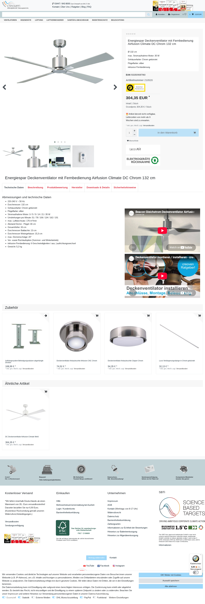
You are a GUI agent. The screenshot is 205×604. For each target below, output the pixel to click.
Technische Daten (14, 187)
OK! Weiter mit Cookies (171, 575)
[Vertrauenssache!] (173, 5)
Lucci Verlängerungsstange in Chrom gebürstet (177, 361)
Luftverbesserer (55, 20)
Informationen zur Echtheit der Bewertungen (127, 527)
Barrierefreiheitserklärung (67, 512)
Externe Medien (43, 597)
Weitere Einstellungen (119, 597)
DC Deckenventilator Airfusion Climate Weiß (22, 437)
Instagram (120, 565)
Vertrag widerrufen (96, 558)
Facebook (104, 565)
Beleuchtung (117, 20)
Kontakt (55, 7)
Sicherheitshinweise (125, 187)
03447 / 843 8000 (62, 3)
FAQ (89, 7)
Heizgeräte (25, 20)
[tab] (14, 187)
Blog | (84, 7)
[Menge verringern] (135, 135)
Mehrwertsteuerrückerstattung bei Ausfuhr (75, 505)
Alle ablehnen (171, 586)
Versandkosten (148, 126)
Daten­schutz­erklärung (98, 594)
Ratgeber (75, 7)
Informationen (165, 545)
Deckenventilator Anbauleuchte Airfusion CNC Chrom (77, 361)
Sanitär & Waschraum (77, 20)
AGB (110, 505)
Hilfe (58, 501)
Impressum (113, 501)
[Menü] (200, 555)
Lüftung (39, 20)
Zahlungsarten (114, 524)
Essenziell (11, 597)
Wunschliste (133, 141)
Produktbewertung (57, 187)
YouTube (90, 565)
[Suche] (148, 14)
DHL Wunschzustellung (67, 597)
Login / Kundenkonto (65, 508)
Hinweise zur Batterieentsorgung (122, 531)
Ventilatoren (10, 20)
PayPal (87, 597)
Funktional (101, 597)
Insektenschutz (100, 20)
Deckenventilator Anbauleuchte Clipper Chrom (125, 361)
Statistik (25, 597)
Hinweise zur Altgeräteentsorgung (123, 535)
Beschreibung (35, 187)
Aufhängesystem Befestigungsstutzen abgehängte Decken (24, 362)
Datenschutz (113, 516)
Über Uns (65, 7)
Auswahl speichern (171, 580)
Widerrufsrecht (114, 512)
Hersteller (77, 187)
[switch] (196, 572)
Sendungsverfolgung (14, 525)
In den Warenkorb (167, 132)
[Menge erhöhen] (135, 131)
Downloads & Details (98, 187)
